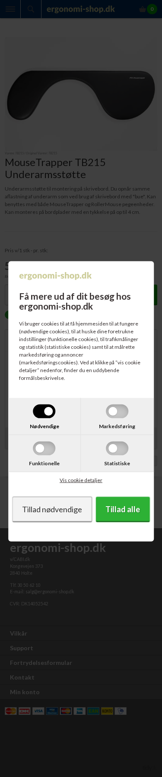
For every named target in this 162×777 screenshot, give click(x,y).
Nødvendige (44, 426)
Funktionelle (44, 463)
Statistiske (117, 463)
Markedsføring (117, 426)
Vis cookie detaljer (81, 480)
